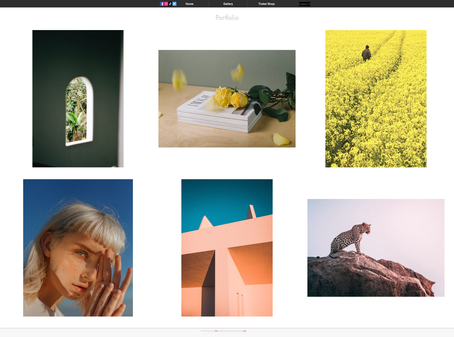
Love (241, 331)
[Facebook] (162, 4)
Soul (216, 331)
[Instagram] (166, 4)
